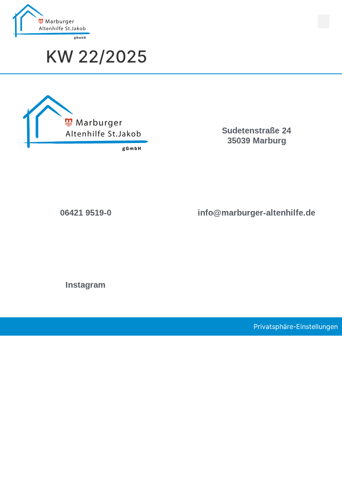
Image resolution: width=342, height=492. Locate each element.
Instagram (85, 284)
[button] (323, 21)
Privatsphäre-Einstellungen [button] (296, 326)
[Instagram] (85, 259)
